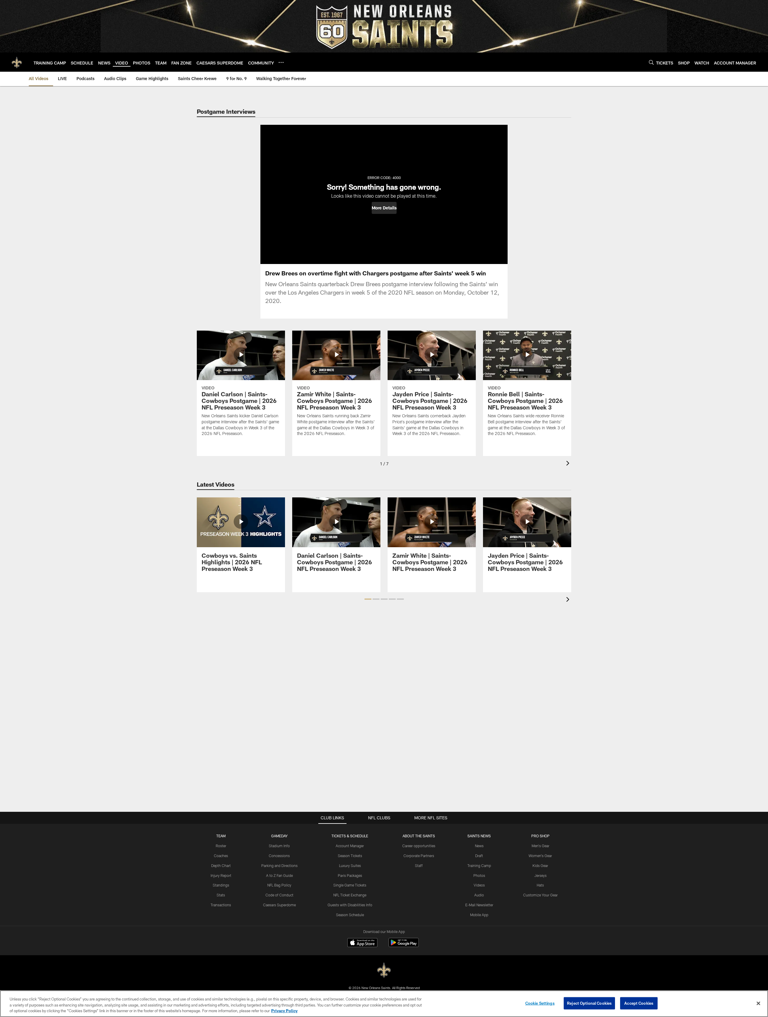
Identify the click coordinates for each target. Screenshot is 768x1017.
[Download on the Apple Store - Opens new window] (362, 943)
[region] (384, 1003)
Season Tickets (350, 856)
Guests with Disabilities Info (350, 905)
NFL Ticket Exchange (349, 895)
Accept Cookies (638, 1002)
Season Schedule (350, 915)
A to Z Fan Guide (279, 875)
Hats (540, 885)
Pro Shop (540, 836)
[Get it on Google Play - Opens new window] (403, 945)
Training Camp (479, 865)
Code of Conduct (279, 895)
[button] (384, 208)
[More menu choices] (281, 62)
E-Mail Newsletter (479, 905)
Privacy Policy (284, 1010)
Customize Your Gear (540, 895)
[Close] (758, 1003)
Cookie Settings (540, 1002)
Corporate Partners (419, 856)
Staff (419, 865)
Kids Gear (540, 865)
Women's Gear (540, 856)
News (479, 846)
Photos (479, 875)
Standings (221, 885)
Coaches (221, 856)
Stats (221, 895)
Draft (479, 856)
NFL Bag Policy (279, 885)
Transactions (221, 905)
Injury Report (221, 875)
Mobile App (479, 915)
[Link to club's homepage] (17, 62)
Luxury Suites (350, 865)
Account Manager (350, 846)
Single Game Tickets (349, 885)
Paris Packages (350, 875)
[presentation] (568, 464)
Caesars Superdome (279, 905)
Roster (221, 846)
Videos (479, 885)
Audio (479, 895)
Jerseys (540, 875)
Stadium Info (279, 846)
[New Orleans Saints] (384, 970)
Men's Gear (540, 846)
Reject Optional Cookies (589, 1002)
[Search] (651, 62)
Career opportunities (418, 846)
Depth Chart (221, 865)
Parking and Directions (279, 865)
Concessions (279, 856)
